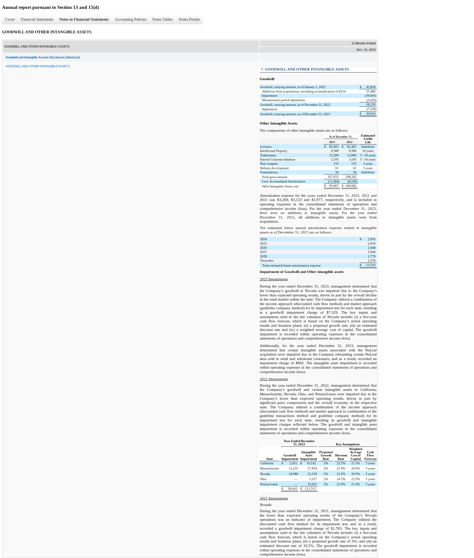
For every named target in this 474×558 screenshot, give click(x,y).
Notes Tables (162, 19)
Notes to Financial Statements (84, 19)
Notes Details (189, 19)
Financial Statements (37, 19)
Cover (10, 19)
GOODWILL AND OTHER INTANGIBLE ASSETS (38, 66)
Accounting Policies (130, 19)
